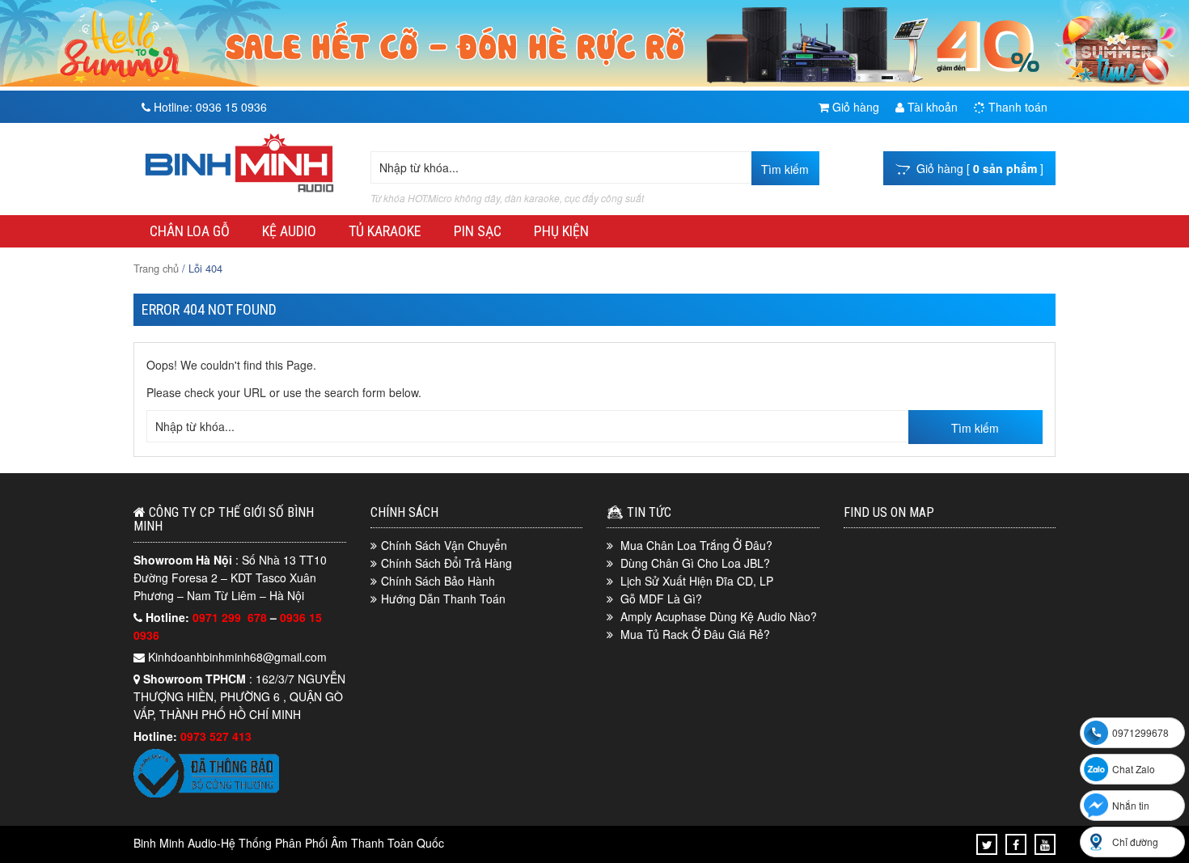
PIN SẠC (477, 230)
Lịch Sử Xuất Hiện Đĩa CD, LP (696, 581)
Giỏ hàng (854, 107)
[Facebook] (1016, 844)
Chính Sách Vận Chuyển (444, 545)
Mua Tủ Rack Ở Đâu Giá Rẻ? (695, 634)
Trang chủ (156, 268)
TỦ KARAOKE (385, 230)
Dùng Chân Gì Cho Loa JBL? (695, 563)
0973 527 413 (216, 736)
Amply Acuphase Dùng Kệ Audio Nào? (718, 616)
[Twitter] (987, 844)
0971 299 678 (231, 617)
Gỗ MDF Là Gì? (661, 598)
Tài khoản (931, 107)
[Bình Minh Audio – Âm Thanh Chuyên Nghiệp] (239, 192)
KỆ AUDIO (289, 230)
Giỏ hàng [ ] (976, 168)
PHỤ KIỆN (561, 230)
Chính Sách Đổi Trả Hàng (446, 563)
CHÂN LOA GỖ (190, 230)
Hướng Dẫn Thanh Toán (443, 598)
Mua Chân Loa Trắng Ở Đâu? (696, 545)
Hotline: (208, 107)
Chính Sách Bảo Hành (438, 581)
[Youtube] (1045, 844)
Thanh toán (1016, 107)
